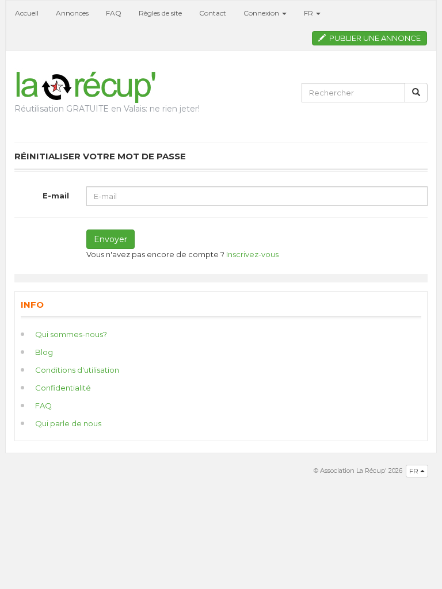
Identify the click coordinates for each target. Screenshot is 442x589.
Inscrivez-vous (252, 254)
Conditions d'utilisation (77, 369)
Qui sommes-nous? (71, 334)
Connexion (262, 13)
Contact (212, 13)
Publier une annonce (373, 38)
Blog (44, 352)
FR (414, 470)
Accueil (27, 13)
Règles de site (160, 13)
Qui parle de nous (68, 423)
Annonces (72, 13)
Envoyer (110, 239)
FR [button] (309, 13)
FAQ (113, 13)
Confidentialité (63, 387)
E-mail (56, 195)
